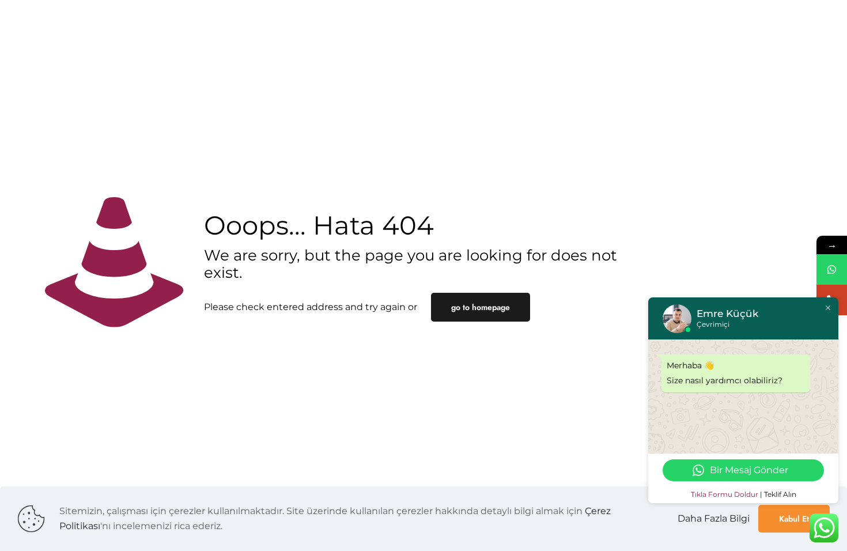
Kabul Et (794, 518)
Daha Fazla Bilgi (714, 518)
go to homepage (480, 307)
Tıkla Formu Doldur (724, 494)
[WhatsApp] (831, 269)
